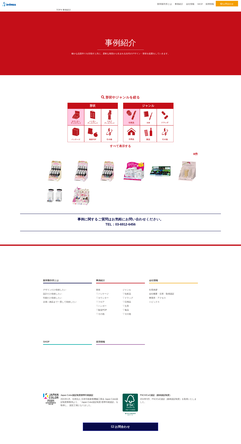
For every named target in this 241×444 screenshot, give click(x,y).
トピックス (154, 302)
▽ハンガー (101, 306)
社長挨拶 (153, 290)
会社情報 (190, 4)
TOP (58, 10)
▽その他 (100, 314)
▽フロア (100, 302)
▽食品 (126, 310)
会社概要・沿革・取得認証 (161, 294)
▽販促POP (101, 310)
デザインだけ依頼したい (54, 290)
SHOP (200, 4)
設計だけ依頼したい (52, 294)
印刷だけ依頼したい (52, 298)
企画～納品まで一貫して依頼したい (60, 302)
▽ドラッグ (128, 298)
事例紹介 (179, 4)
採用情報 (210, 4)
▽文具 (126, 306)
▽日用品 (127, 302)
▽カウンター (102, 298)
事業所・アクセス (157, 298)
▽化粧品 (127, 294)
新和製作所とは (164, 4)
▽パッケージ (102, 294)
